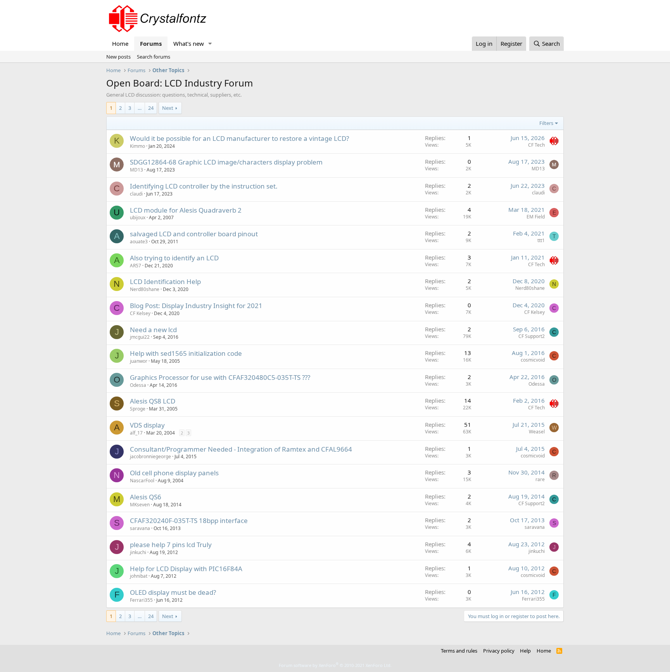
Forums (151, 43)
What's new (188, 43)
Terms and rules (459, 650)
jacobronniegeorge (150, 456)
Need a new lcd (153, 329)
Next (167, 107)
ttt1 (541, 240)
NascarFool (142, 480)
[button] (210, 43)
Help (525, 650)
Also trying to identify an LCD (174, 257)
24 (151, 107)
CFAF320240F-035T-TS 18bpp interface (189, 520)
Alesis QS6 (145, 496)
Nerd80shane (144, 289)
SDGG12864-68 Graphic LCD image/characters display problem (226, 162)
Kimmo (137, 146)
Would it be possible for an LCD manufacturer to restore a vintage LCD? (239, 138)
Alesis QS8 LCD (152, 401)
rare (540, 479)
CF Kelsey (140, 313)
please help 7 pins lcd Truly (171, 544)
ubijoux (137, 217)
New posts (118, 56)
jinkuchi (138, 552)
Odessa (138, 385)
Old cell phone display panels (174, 472)
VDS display (147, 425)
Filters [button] (546, 123)
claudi (136, 194)
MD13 (136, 169)
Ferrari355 (141, 600)
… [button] (140, 107)
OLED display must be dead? (173, 592)
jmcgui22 (140, 337)
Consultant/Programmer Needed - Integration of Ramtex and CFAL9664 (241, 449)
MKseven (140, 504)
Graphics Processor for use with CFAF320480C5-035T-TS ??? (220, 377)
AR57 (135, 265)
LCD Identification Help (165, 281)
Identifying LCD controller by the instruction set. (204, 186)
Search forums (153, 56)
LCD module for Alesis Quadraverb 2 (186, 210)
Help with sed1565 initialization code (186, 353)
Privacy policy (499, 650)
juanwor (138, 361)
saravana (140, 528)
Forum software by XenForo (335, 665)
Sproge (137, 408)
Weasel (537, 431)
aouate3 (139, 241)
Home (120, 43)
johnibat (138, 576)
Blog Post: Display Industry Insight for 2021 (196, 305)
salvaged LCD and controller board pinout (194, 233)
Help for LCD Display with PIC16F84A (186, 568)
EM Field (536, 216)
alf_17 (136, 433)
